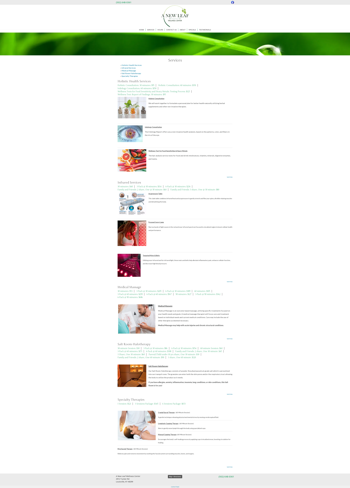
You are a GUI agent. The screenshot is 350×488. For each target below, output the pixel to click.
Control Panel (175, 487)
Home (141, 30)
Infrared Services (129, 68)
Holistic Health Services (132, 65)
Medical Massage (129, 70)
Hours (160, 30)
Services (150, 30)
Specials (192, 30)
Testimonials (205, 30)
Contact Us (171, 30)
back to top (229, 177)
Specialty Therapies (130, 76)
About (182, 30)
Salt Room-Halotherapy (131, 73)
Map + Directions (175, 477)
